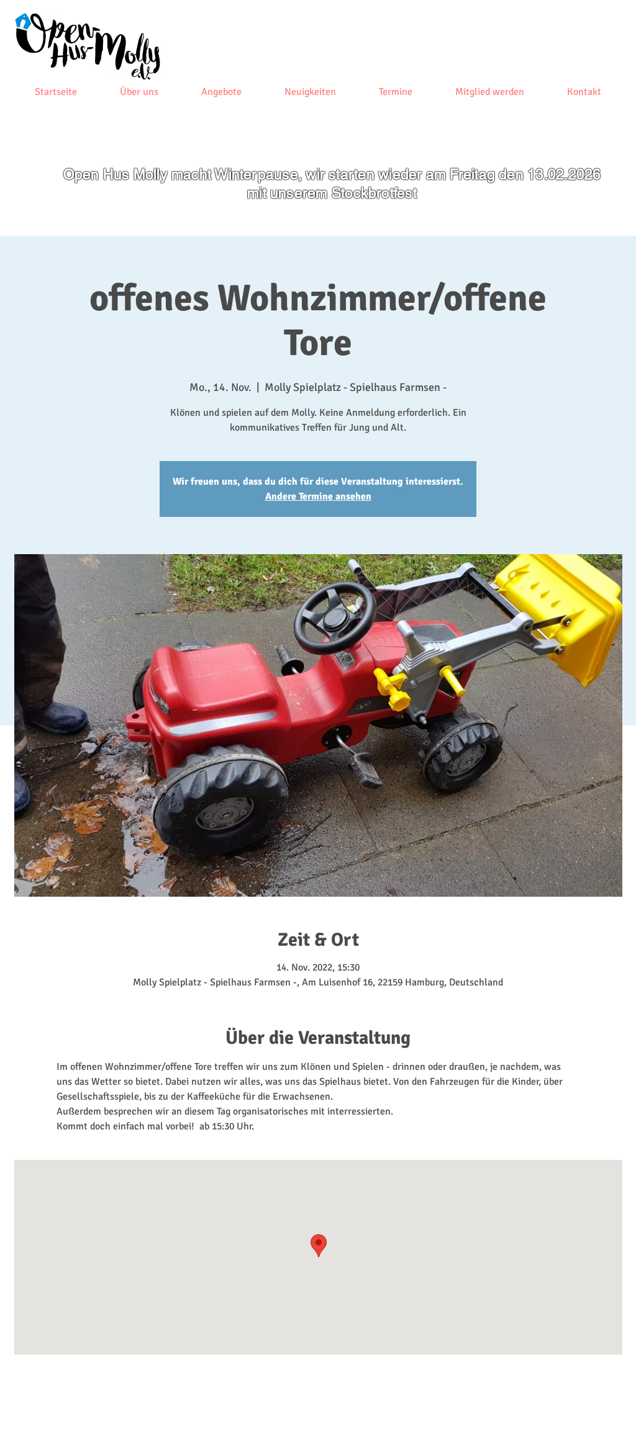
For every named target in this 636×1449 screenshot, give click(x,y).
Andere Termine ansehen (318, 496)
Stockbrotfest (374, 193)
